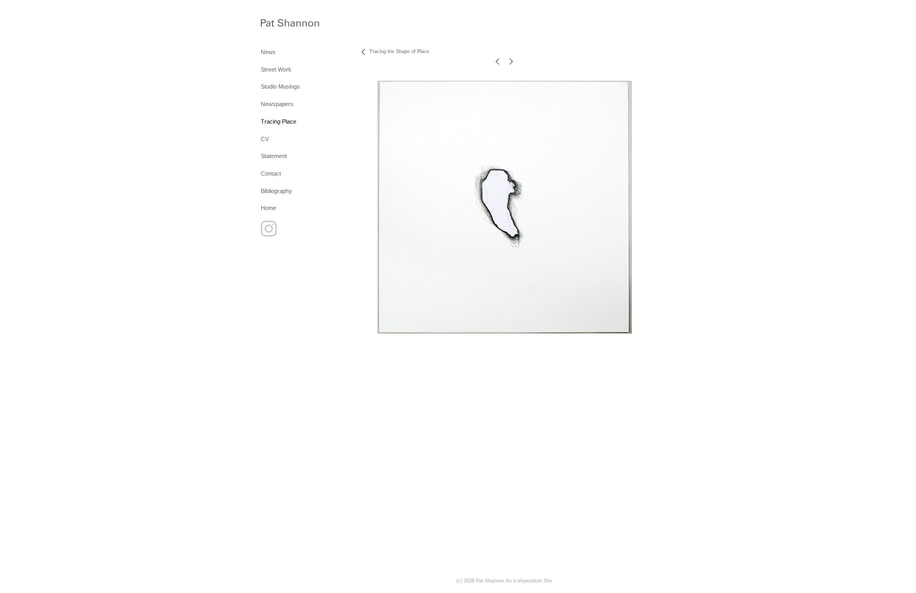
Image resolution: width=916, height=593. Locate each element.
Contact (271, 173)
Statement (274, 156)
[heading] (287, 24)
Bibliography (276, 191)
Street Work (276, 69)
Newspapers (277, 104)
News (268, 52)
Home (268, 208)
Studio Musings (280, 86)
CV (265, 139)
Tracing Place (278, 121)
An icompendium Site (529, 580)
